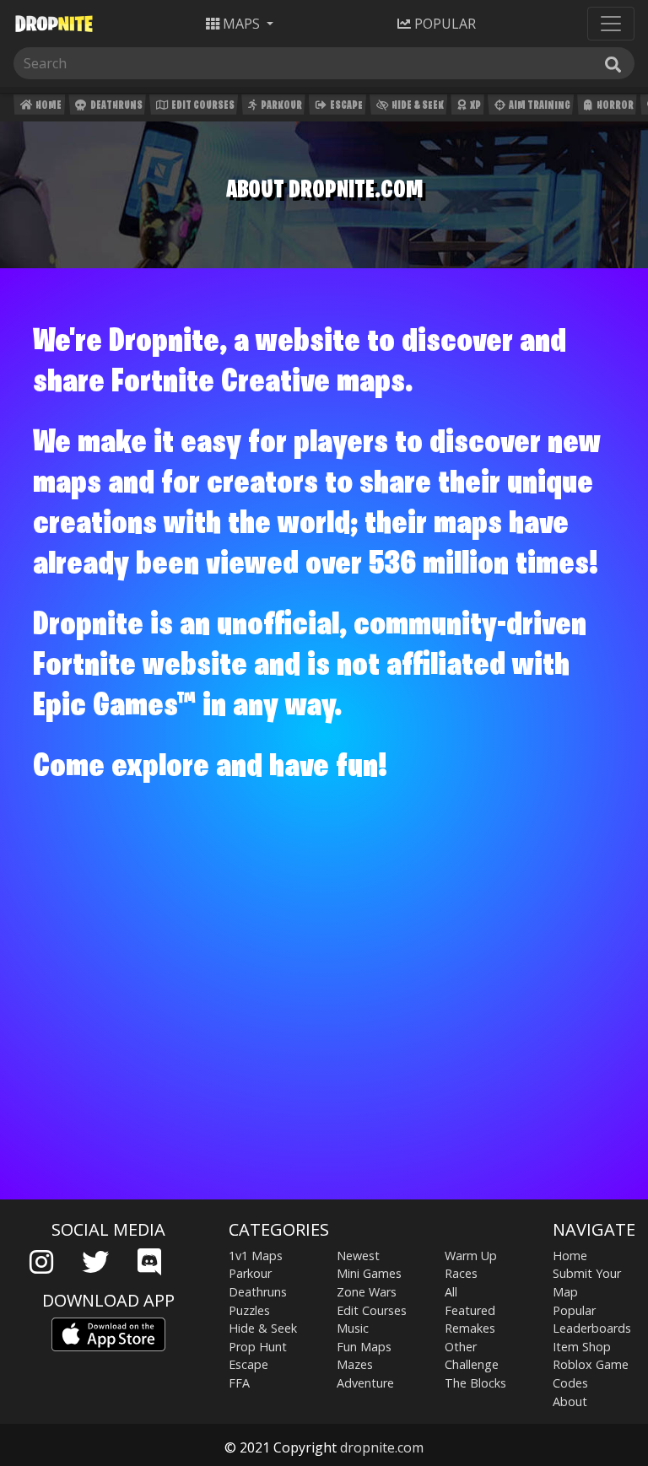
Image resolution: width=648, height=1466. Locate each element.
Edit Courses (202, 105)
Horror (614, 105)
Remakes (470, 1328)
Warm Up (471, 1256)
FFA (239, 1383)
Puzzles (249, 1310)
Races (461, 1273)
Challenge (472, 1364)
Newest (358, 1256)
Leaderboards (592, 1328)
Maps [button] (241, 23)
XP (474, 105)
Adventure (365, 1383)
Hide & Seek (417, 105)
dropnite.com (382, 1447)
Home (48, 105)
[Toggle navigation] (610, 23)
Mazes (355, 1364)
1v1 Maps (256, 1256)
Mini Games (369, 1273)
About (570, 1401)
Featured (470, 1310)
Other (461, 1347)
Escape (345, 105)
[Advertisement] (324, 1068)
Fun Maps (364, 1347)
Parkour (280, 105)
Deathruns (116, 105)
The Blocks (475, 1383)
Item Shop (582, 1347)
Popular (574, 1310)
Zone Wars (367, 1292)
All (451, 1292)
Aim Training (538, 105)
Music (353, 1328)
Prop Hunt (258, 1347)
